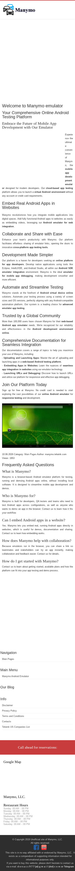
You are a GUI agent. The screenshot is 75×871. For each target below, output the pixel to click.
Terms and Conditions (13, 716)
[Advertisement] (37, 60)
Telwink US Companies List (16, 727)
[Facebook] (37, 849)
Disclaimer (7, 705)
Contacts (6, 721)
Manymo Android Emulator (15, 676)
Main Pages (8, 659)
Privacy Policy (9, 710)
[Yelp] (44, 849)
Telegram (69, 866)
